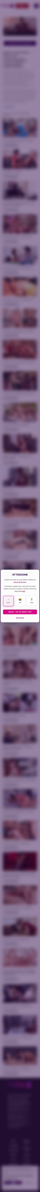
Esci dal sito (20, 618)
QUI (23, 591)
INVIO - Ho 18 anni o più (20, 612)
